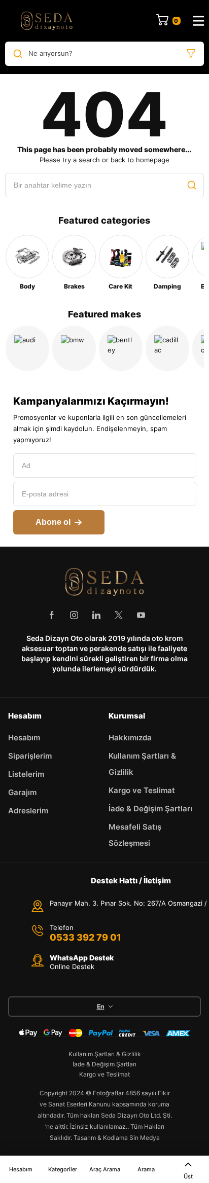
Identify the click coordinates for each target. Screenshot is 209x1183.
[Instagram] (74, 615)
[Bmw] (74, 348)
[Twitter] (119, 615)
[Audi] (27, 348)
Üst (188, 1176)
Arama (146, 1169)
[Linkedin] (96, 615)
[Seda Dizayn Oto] (46, 20)
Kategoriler (62, 1169)
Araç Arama (104, 1169)
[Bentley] (120, 348)
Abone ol (53, 522)
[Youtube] (141, 615)
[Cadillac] (167, 348)
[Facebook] (52, 615)
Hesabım (20, 1169)
